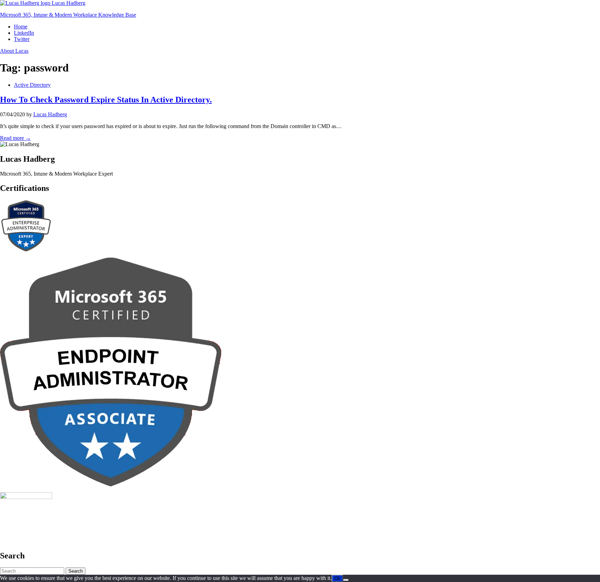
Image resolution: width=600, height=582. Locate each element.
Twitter (22, 39)
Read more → (15, 138)
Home (20, 26)
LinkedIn (24, 33)
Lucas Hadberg (50, 114)
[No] (346, 580)
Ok (337, 578)
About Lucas (14, 51)
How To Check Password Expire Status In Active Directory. (106, 99)
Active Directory (32, 85)
